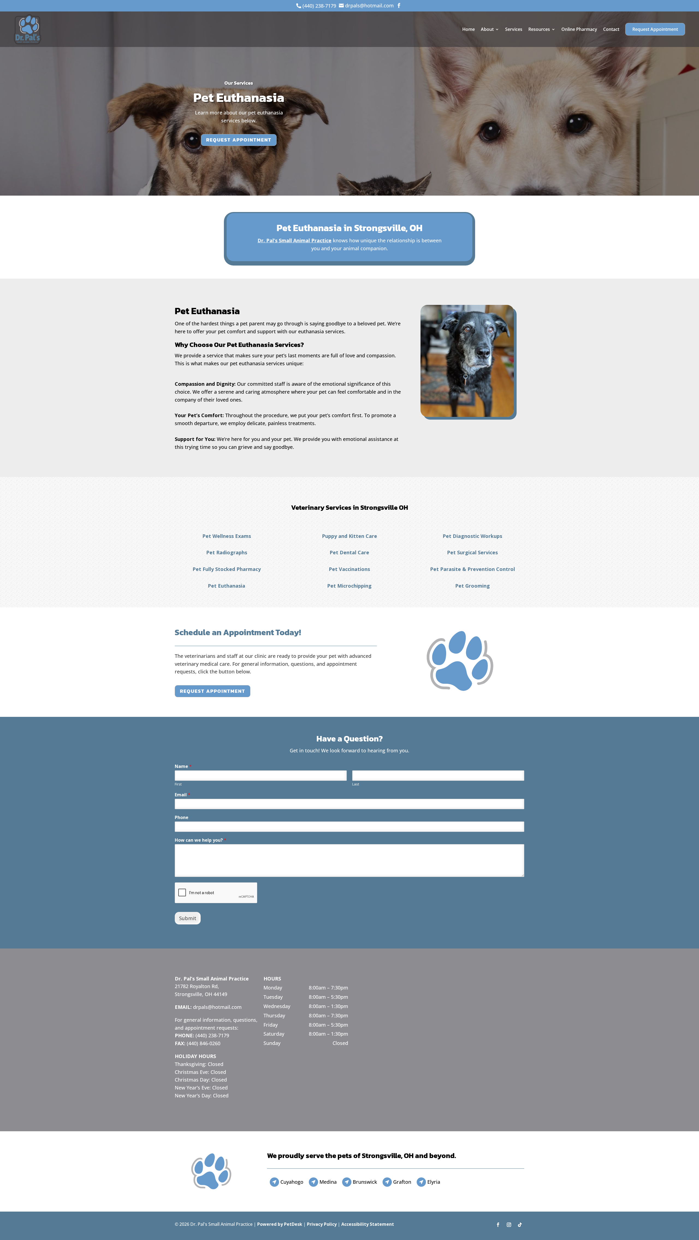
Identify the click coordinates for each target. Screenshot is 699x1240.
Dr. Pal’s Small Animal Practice (294, 240)
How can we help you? (200, 840)
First (178, 784)
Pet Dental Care (349, 552)
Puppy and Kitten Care (349, 536)
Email (182, 795)
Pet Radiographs (226, 552)
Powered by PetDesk (279, 1224)
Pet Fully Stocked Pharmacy (226, 569)
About (487, 29)
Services (513, 29)
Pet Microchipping (349, 585)
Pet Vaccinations (349, 569)
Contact (611, 29)
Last (355, 784)
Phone (181, 817)
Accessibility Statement (367, 1224)
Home (468, 29)
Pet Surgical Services (472, 552)
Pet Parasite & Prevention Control (472, 569)
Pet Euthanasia (226, 585)
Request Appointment (655, 29)
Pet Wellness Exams (226, 536)
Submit (187, 918)
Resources (539, 29)
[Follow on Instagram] (509, 1224)
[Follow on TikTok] (520, 1224)
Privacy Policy (322, 1224)
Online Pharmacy (579, 29)
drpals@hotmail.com (217, 1007)
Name (183, 766)
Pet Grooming (472, 585)
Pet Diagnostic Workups (472, 536)
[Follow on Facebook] (498, 1224)
